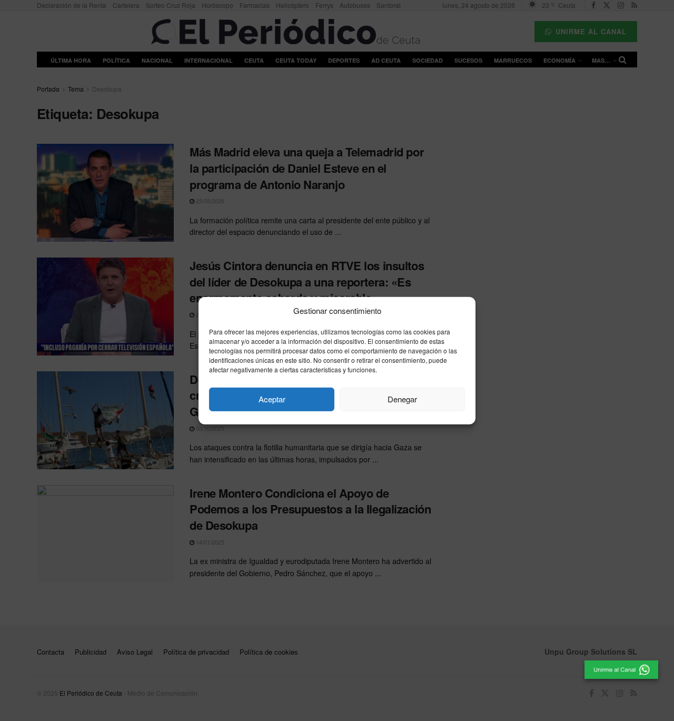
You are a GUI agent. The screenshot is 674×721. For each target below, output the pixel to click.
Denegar (402, 398)
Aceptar (272, 398)
